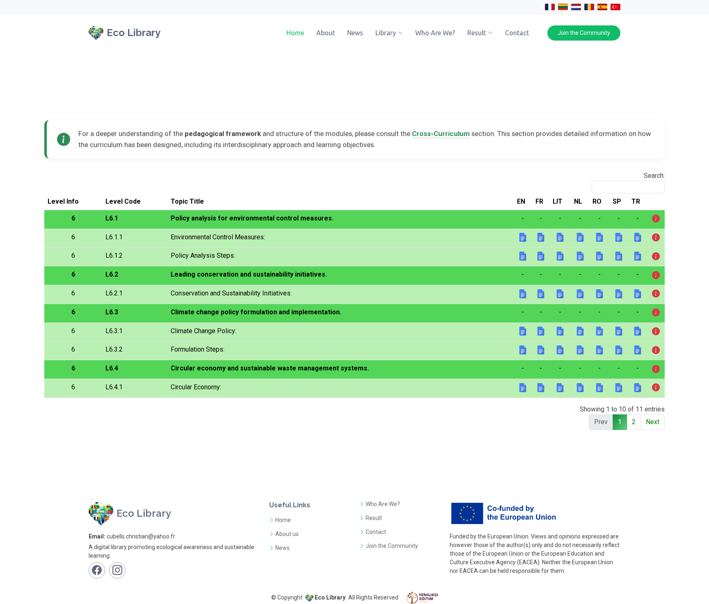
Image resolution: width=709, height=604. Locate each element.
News (355, 32)
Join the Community (584, 33)
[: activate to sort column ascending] (656, 201)
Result (374, 518)
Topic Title (187, 201)
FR (539, 201)
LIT (558, 201)
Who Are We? (435, 32)
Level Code (123, 201)
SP (617, 201)
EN (521, 201)
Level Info (63, 201)
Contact (517, 32)
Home (295, 32)
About (325, 32)
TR (635, 201)
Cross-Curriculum (441, 133)
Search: (654, 175)
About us (287, 534)
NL (578, 201)
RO (597, 201)
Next (652, 422)
